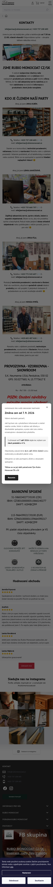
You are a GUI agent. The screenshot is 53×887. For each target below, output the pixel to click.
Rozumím (11, 477)
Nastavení (26, 873)
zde (11, 867)
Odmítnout (13, 880)
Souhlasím (39, 880)
